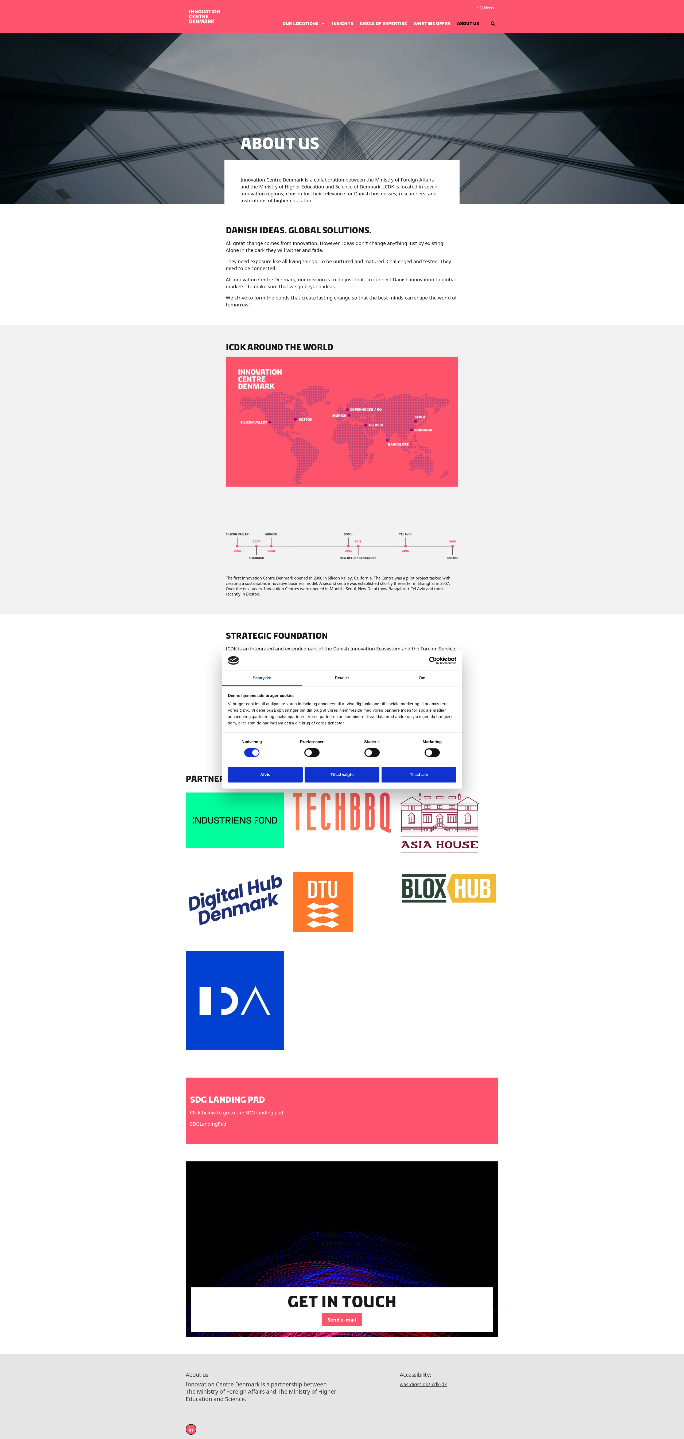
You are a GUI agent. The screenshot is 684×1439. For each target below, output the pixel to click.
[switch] (312, 752)
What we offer (431, 23)
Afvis (265, 774)
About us (468, 23)
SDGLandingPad (208, 1124)
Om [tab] (422, 678)
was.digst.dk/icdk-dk (423, 1384)
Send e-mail (342, 1319)
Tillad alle (419, 774)
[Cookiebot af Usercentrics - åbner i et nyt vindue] (433, 660)
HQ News (485, 7)
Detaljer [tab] (342, 678)
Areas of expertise (383, 23)
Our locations (300, 23)
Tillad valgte (342, 774)
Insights (342, 23)
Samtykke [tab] (262, 678)
